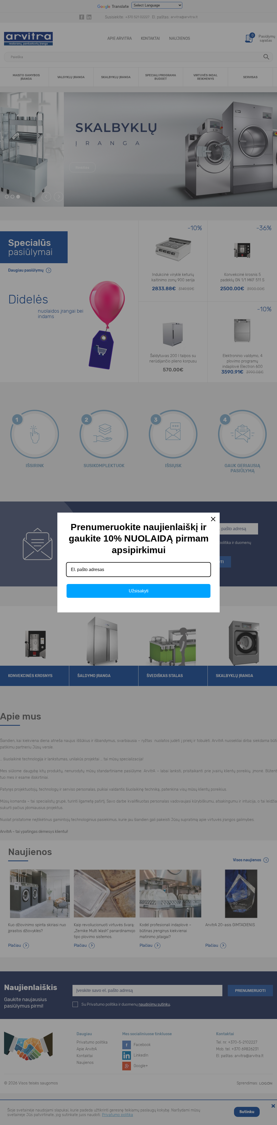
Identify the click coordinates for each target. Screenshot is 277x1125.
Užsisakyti (139, 591)
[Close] (213, 519)
